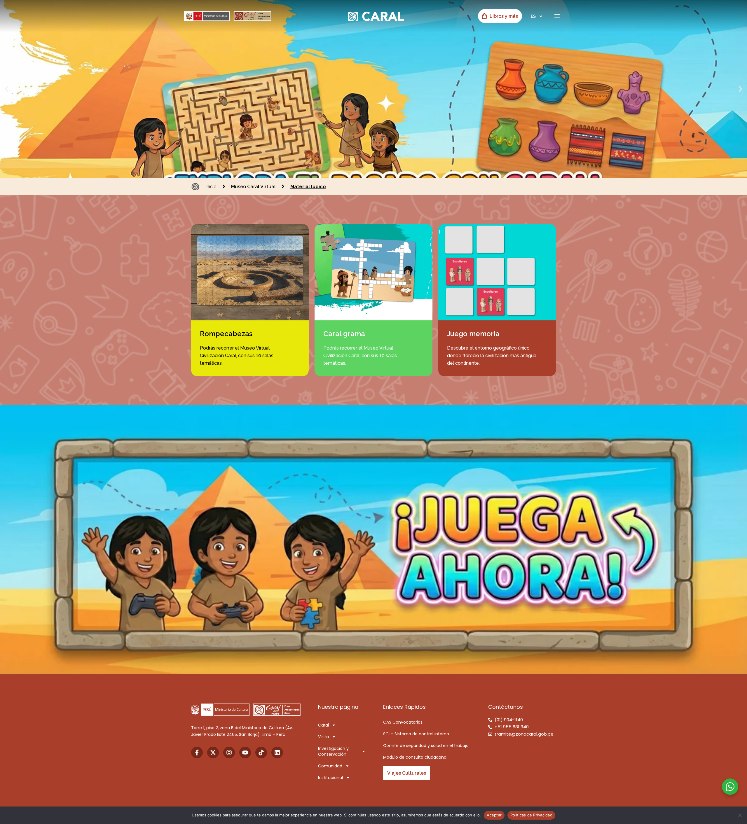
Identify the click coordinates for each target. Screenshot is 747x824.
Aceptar (494, 815)
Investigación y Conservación (333, 751)
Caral (323, 725)
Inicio (211, 186)
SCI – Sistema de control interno (416, 734)
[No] (740, 815)
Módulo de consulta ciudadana (414, 757)
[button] (6, 89)
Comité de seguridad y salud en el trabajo (426, 745)
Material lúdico (308, 186)
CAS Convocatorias (403, 722)
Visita (323, 737)
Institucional (330, 778)
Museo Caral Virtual (253, 186)
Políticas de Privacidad (531, 815)
